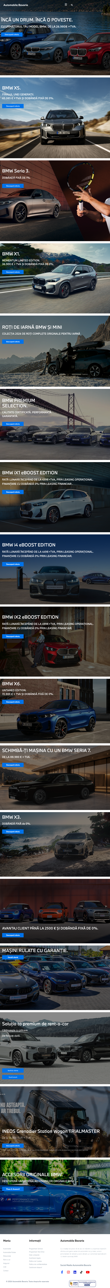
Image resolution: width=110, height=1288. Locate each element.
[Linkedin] (74, 1272)
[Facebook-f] (62, 1272)
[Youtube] (87, 1272)
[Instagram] (68, 1272)
